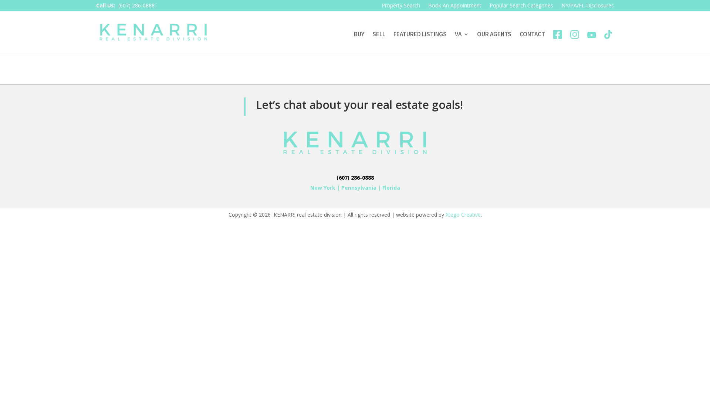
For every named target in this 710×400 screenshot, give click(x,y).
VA (458, 34)
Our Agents (494, 34)
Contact (532, 34)
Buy (359, 34)
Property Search (401, 6)
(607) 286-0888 (136, 5)
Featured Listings (420, 34)
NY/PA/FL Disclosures (587, 6)
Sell (378, 34)
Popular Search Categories (521, 6)
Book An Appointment (454, 6)
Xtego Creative (463, 214)
